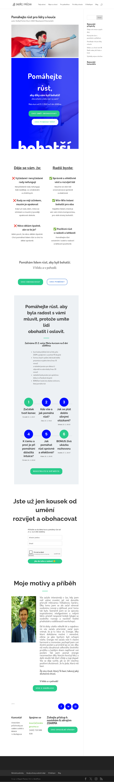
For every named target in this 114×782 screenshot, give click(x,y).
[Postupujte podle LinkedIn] (68, 706)
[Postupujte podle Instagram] (75, 706)
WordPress (37, 779)
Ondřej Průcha (20, 21)
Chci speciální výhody (63, 730)
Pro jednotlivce (65, 4)
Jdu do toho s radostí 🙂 (44, 561)
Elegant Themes (23, 779)
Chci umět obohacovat (44, 113)
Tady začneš (42, 4)
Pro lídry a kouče (77, 4)
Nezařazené (40, 21)
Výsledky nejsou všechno (94, 56)
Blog (96, 4)
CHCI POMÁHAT (57, 282)
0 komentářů (49, 21)
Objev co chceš (52, 4)
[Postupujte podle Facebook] (61, 706)
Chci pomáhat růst (45, 122)
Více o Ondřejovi (45, 688)
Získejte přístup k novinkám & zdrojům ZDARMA (59, 720)
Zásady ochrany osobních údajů (35, 773)
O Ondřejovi (89, 4)
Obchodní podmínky (17, 773)
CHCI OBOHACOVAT (30, 282)
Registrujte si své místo (46, 471)
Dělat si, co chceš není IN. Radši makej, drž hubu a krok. (94, 50)
